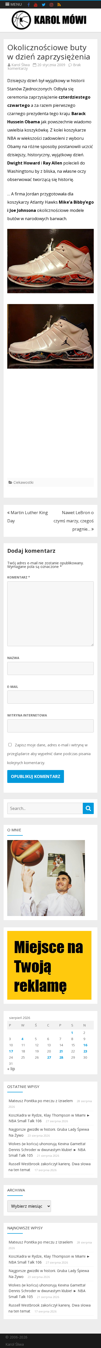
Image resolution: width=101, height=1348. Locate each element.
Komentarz (18, 577)
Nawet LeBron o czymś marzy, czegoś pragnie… (74, 521)
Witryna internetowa (27, 715)
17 (11, 1051)
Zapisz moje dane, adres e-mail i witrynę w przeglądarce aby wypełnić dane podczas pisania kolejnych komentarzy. (49, 753)
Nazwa (13, 658)
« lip (11, 1069)
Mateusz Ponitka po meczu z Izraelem (41, 1100)
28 (61, 1057)
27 (49, 1057)
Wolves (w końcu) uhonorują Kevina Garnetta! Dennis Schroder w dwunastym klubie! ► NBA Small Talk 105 (47, 1149)
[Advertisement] (50, 427)
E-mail (12, 687)
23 (85, 1051)
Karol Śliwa (20, 64)
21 (61, 1051)
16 (85, 1045)
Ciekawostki (23, 482)
